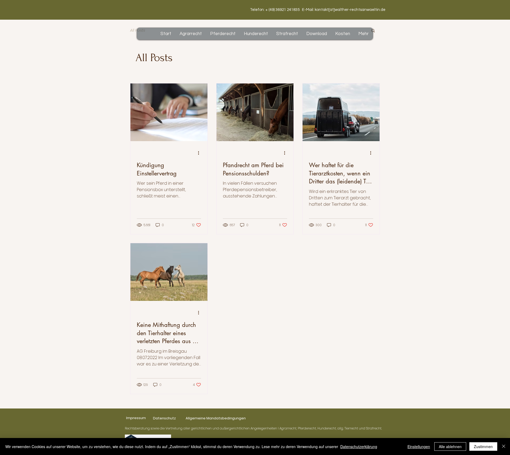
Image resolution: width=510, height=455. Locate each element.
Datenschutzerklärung (358, 446)
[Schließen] (503, 446)
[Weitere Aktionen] (200, 153)
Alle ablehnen (450, 446)
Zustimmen (483, 446)
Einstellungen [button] (418, 446)
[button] (373, 31)
